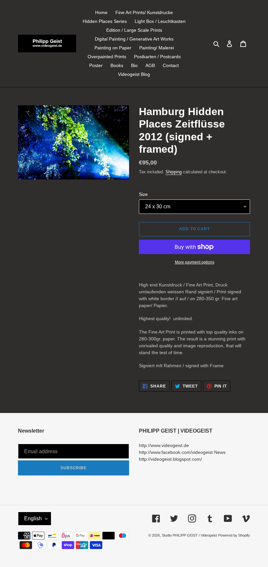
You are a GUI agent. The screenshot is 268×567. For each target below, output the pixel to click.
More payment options (194, 262)
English (33, 518)
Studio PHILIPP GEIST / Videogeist (189, 535)
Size (143, 194)
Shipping (173, 171)
